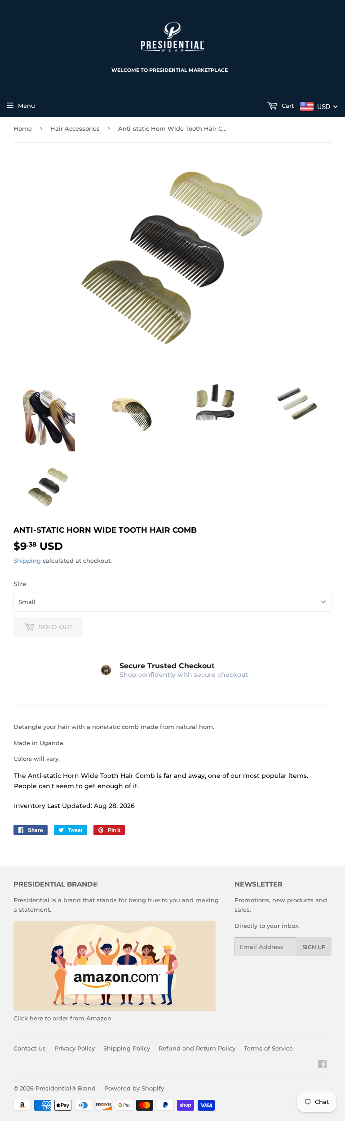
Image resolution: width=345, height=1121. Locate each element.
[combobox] (319, 106)
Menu (26, 105)
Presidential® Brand (65, 1088)
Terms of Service (268, 1048)
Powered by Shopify (134, 1088)
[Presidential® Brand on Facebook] (322, 1065)
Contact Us (29, 1048)
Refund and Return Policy (197, 1048)
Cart (287, 105)
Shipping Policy (126, 1048)
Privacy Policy (74, 1048)
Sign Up (314, 947)
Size (20, 584)
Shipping (27, 560)
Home (22, 128)
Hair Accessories (75, 128)
